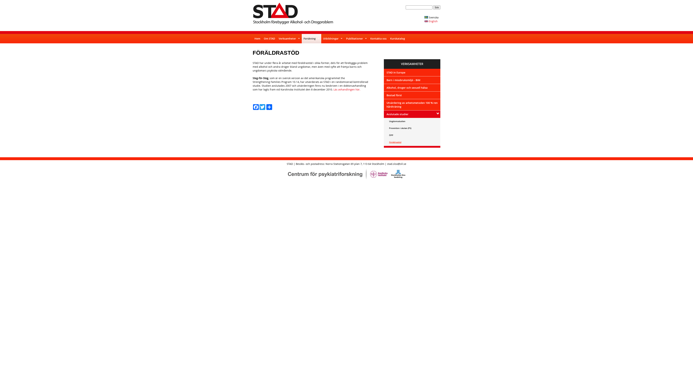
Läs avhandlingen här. (347, 89)
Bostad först (394, 95)
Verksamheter (286, 40)
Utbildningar (330, 40)
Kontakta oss (378, 38)
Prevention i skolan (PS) (400, 128)
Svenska (433, 17)
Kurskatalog (397, 38)
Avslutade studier (397, 114)
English (433, 21)
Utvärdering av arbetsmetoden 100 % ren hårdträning (412, 104)
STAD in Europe (396, 72)
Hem (257, 38)
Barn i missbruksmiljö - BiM (403, 80)
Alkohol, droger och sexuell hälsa (407, 87)
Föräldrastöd (395, 142)
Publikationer (353, 40)
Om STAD (269, 38)
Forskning (309, 40)
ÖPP (391, 135)
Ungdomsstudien (397, 121)
